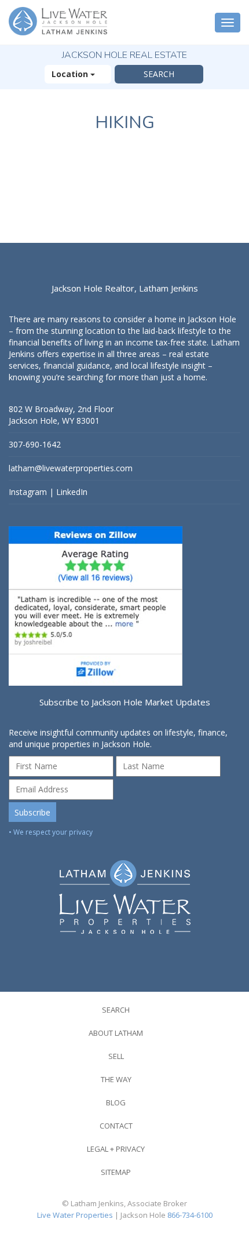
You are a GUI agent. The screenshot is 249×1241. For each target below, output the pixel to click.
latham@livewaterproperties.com (71, 468)
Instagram (28, 491)
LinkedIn (71, 491)
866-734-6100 (190, 1215)
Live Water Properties (75, 1215)
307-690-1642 (35, 444)
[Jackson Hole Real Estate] (59, 22)
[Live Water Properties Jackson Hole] (124, 888)
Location (71, 73)
